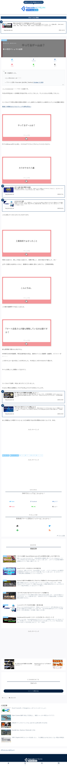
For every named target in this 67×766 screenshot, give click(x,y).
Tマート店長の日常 (30, 455)
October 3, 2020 (38, 82)
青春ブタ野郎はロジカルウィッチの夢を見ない (16, 106)
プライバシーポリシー (8, 750)
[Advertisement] (33, 472)
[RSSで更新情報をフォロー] (49, 530)
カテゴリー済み (15, 455)
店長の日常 (6, 455)
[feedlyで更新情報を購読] (17, 530)
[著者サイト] (17, 526)
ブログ (22, 455)
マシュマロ (40, 455)
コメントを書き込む (33, 691)
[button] (62, 367)
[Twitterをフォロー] (49, 526)
